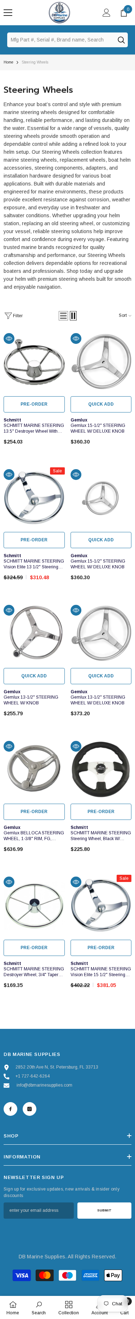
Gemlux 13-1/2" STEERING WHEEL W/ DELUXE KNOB (98, 700)
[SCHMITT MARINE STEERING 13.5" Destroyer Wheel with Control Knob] (34, 362)
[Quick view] (9, 338)
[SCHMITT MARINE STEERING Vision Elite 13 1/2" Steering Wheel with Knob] (34, 498)
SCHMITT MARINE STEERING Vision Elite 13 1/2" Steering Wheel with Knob (34, 564)
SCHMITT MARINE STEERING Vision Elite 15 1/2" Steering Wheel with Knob (101, 972)
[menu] (8, 12)
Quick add (101, 404)
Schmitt (12, 420)
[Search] (121, 39)
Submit (104, 1210)
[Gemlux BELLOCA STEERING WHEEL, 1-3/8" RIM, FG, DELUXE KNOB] (34, 769)
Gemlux (79, 420)
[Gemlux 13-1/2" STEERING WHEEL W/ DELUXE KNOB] (101, 633)
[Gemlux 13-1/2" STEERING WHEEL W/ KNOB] (34, 633)
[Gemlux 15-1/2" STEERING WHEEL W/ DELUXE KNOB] (101, 362)
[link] (38, 1307)
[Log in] (107, 13)
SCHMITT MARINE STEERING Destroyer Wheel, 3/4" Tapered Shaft (34, 972)
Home (8, 62)
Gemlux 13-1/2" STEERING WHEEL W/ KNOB (31, 700)
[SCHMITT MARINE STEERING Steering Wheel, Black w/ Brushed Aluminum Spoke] (101, 769)
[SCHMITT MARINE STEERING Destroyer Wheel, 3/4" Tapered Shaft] (34, 905)
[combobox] (60, 39)
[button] (63, 315)
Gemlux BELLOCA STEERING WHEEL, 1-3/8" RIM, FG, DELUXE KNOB (34, 836)
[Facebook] (10, 1109)
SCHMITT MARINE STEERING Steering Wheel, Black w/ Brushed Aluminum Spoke (101, 836)
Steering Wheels (35, 62)
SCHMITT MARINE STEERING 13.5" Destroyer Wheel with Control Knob (34, 428)
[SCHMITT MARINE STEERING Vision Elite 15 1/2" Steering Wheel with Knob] (101, 905)
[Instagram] (29, 1109)
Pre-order (34, 404)
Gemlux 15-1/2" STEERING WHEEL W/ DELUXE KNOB (98, 428)
